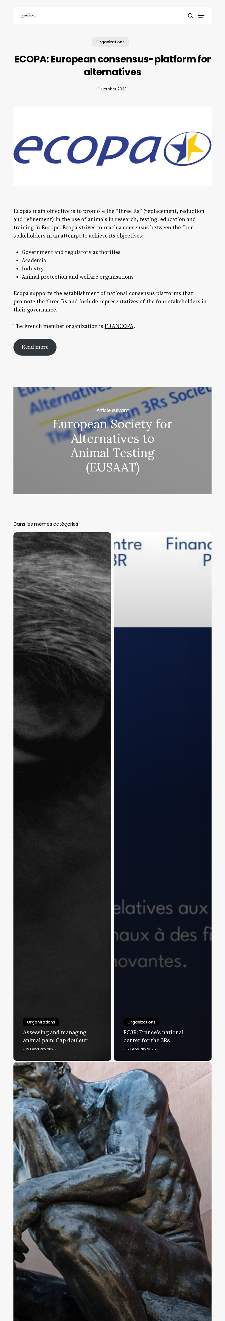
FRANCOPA (119, 326)
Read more (35, 347)
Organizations (110, 42)
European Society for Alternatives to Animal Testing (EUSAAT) (112, 440)
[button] (201, 15)
